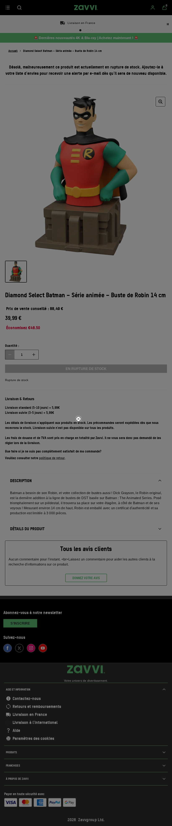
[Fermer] (78, 418)
